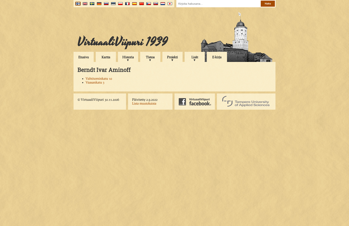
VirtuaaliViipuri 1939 (123, 42)
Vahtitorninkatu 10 (99, 78)
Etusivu (83, 57)
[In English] (84, 5)
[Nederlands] (161, 5)
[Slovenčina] (154, 5)
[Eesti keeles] (112, 5)
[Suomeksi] (77, 5)
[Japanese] (168, 5)
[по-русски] (105, 5)
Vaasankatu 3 (95, 82)
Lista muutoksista (144, 103)
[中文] (140, 5)
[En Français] (126, 5)
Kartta (106, 57)
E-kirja (217, 57)
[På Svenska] (91, 5)
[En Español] (133, 5)
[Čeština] (147, 5)
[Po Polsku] (119, 5)
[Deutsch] (98, 5)
